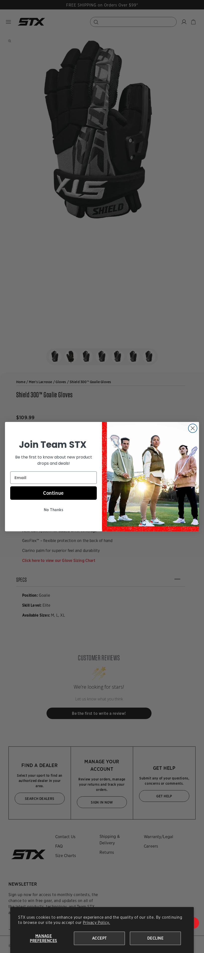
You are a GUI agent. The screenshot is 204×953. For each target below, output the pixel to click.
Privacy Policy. (96, 922)
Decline (155, 938)
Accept (99, 938)
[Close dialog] (192, 428)
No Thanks (53, 509)
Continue (53, 493)
